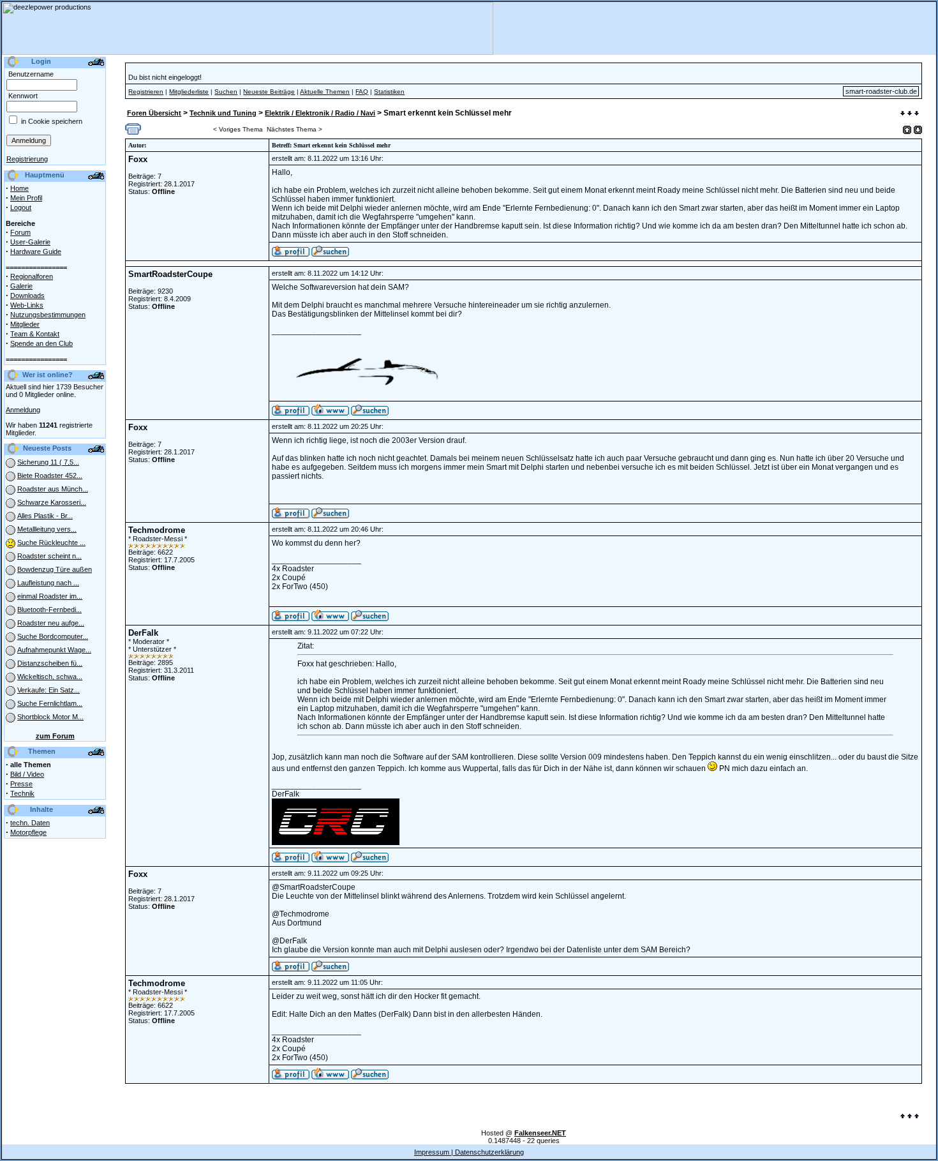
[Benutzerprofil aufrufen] (290, 254)
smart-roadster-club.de (881, 91)
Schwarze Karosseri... (51, 502)
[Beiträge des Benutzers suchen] (370, 413)
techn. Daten (30, 823)
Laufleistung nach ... (48, 583)
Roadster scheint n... (49, 556)
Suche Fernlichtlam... (49, 703)
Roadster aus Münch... (52, 489)
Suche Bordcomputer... (52, 636)
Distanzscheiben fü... (49, 663)
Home (19, 188)
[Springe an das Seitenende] (909, 114)
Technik (22, 793)
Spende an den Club (41, 343)
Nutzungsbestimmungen (48, 314)
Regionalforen (31, 276)
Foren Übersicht (154, 113)
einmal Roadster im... (49, 596)
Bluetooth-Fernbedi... (49, 609)
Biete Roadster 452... (49, 475)
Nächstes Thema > (294, 129)
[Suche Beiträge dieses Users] (330, 254)
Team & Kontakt (34, 334)
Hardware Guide (35, 251)
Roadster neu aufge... (50, 623)
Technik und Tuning (223, 113)
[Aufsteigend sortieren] (907, 129)
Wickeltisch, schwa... (49, 676)
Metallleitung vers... (47, 529)
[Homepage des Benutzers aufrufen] (330, 413)
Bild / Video (27, 774)
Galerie (21, 286)
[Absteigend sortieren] (918, 129)
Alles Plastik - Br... (45, 516)
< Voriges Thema (238, 129)
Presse (21, 784)
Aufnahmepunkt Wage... (54, 650)
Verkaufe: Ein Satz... (48, 690)
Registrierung (27, 159)
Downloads (27, 295)
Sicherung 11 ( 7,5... (48, 462)
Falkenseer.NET (540, 1133)
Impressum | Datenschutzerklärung (469, 1152)
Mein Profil (26, 198)
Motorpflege (28, 832)
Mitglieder (25, 324)
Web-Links (26, 305)
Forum (20, 232)
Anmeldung (23, 410)
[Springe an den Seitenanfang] (909, 1117)
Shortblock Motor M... (50, 717)
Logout (20, 207)
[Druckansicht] (133, 132)
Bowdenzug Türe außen (54, 569)
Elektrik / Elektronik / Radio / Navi (320, 113)
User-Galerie (30, 242)
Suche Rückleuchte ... (51, 542)
